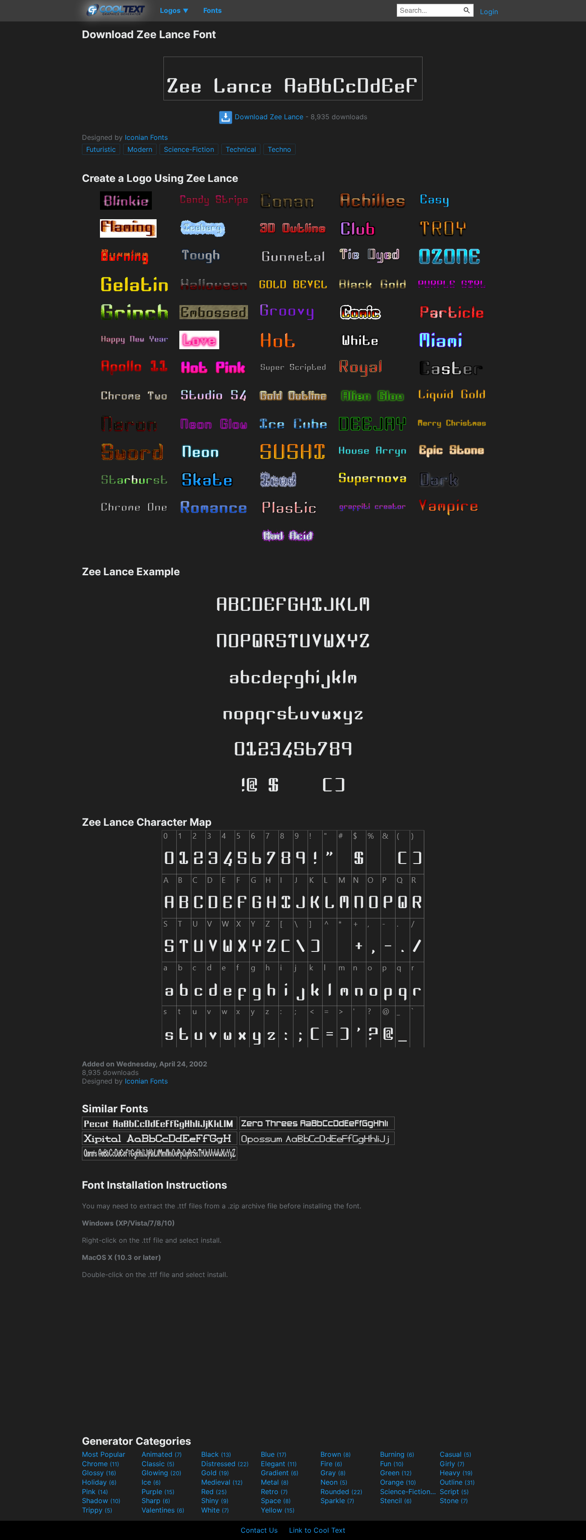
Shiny (215, 1500)
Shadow (101, 1500)
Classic (158, 1463)
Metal (275, 1482)
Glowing (161, 1472)
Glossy (99, 1472)
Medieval (222, 1482)
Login (489, 11)
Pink (95, 1491)
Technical (241, 149)
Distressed (225, 1463)
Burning (397, 1454)
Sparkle (337, 1500)
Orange (398, 1482)
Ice (151, 1482)
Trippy (97, 1510)
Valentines (163, 1510)
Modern (139, 149)
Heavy (456, 1472)
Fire (331, 1463)
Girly (452, 1463)
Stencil (396, 1500)
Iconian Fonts (146, 137)
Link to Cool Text (317, 1530)
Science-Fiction (189, 149)
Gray (333, 1472)
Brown (335, 1454)
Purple (158, 1491)
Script (454, 1491)
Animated (162, 1454)
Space (276, 1500)
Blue (274, 1454)
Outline (457, 1482)
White (215, 1510)
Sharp (156, 1500)
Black (216, 1454)
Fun (392, 1463)
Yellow (278, 1510)
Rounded (341, 1491)
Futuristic (101, 149)
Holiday (99, 1482)
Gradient (280, 1472)
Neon (333, 1482)
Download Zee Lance (268, 116)
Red (214, 1491)
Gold (215, 1472)
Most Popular (103, 1454)
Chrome (100, 1463)
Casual (455, 1454)
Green (396, 1472)
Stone (454, 1500)
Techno (279, 149)
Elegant (279, 1463)
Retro (274, 1491)
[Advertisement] (40, 156)
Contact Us (259, 1530)
